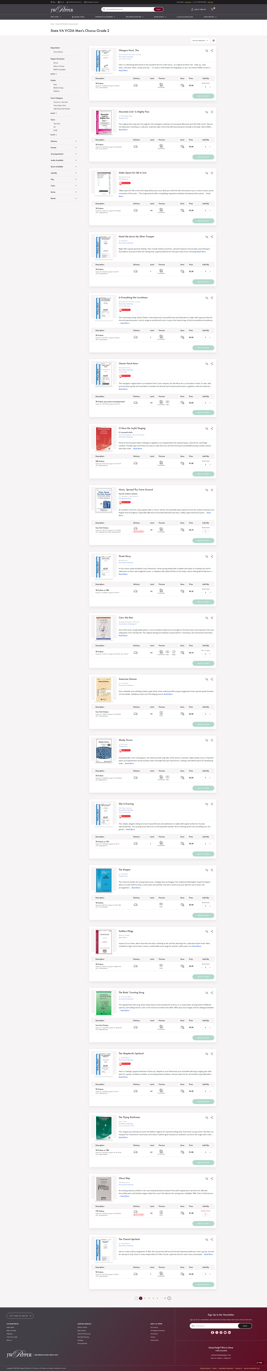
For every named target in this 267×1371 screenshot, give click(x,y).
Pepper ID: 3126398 (101, 1091)
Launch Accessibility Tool (251, 1368)
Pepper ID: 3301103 (101, 530)
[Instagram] (221, 1332)
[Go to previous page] (136, 1298)
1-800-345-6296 (221, 1351)
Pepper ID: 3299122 (101, 966)
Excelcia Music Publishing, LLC (128, 624)
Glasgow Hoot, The (129, 50)
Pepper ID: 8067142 (101, 905)
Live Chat (210, 2)
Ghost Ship (124, 1178)
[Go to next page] (169, 1298)
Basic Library (82, 1330)
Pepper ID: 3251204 (101, 1274)
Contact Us (188, 2)
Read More (123, 70)
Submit (245, 1326)
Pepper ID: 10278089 (102, 1028)
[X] (216, 1332)
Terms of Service (205, 1368)
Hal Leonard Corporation (126, 685)
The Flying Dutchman (129, 1117)
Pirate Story (125, 556)
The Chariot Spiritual (129, 1239)
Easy (55, 84)
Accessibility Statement (226, 1368)
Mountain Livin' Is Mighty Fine (134, 111)
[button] (56, 16)
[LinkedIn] (229, 1332)
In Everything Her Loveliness (133, 297)
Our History (154, 1327)
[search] (104, 9)
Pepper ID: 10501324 (102, 464)
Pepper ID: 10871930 (102, 404)
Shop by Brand (82, 1343)
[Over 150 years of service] (20, 1316)
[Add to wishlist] (206, 50)
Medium (57, 91)
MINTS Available (59, 70)
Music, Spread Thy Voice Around (136, 489)
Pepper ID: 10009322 (102, 147)
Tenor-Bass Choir (60, 105)
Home (52, 24)
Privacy (214, 1368)
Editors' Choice (59, 66)
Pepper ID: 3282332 (101, 272)
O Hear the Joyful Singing (132, 428)
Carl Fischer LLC (123, 179)
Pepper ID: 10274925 (102, 1152)
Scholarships (155, 1340)
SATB (55, 130)
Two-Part (57, 124)
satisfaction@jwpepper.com (221, 1355)
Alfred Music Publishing (126, 437)
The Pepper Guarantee (158, 1330)
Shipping (9, 1334)
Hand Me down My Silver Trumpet (136, 236)
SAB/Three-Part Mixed (62, 109)
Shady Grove (126, 739)
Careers (153, 1337)
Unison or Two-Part (61, 102)
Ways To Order (11, 1330)
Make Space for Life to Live (132, 172)
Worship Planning (83, 1337)
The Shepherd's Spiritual (131, 1053)
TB (54, 127)
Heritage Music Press (125, 498)
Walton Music (123, 937)
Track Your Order (12, 1337)
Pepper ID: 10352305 (102, 844)
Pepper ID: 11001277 (102, 654)
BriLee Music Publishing (126, 57)
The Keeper (125, 869)
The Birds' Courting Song (131, 992)
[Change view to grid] (213, 40)
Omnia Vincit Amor (128, 363)
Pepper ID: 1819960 (101, 1213)
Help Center (10, 1327)
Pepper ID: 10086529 (102, 86)
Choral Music (58, 52)
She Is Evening (126, 803)
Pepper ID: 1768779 (101, 714)
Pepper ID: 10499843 (102, 778)
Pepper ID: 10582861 (102, 593)
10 (165, 1298)
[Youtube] (225, 1332)
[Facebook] (212, 1332)
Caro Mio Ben (126, 617)
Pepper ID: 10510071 (102, 338)
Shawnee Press (123, 118)
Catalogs (80, 1340)
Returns (9, 1340)
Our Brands (154, 1334)
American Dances (128, 679)
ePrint (56, 63)
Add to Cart (203, 96)
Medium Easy (58, 88)
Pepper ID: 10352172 (102, 211)
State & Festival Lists (84, 1334)
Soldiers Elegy (126, 931)
